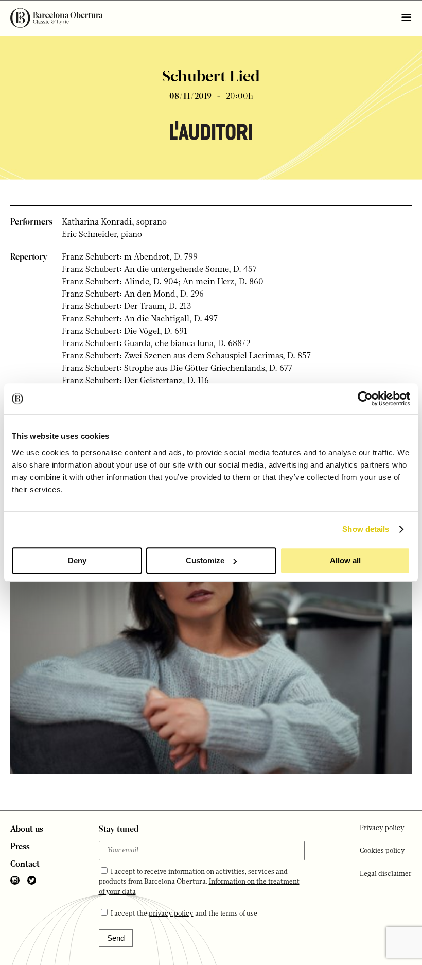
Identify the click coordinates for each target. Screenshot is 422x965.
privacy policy (171, 913)
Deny (77, 560)
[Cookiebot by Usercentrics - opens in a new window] (365, 398)
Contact (25, 864)
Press (20, 847)
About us (26, 829)
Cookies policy (382, 851)
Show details (365, 529)
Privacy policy (382, 828)
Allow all (345, 560)
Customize (205, 560)
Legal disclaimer (386, 874)
